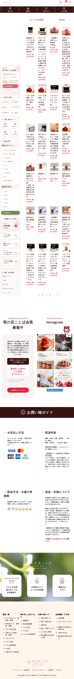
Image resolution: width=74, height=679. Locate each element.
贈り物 (4, 107)
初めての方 (5, 101)
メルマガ (58, 670)
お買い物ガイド (46, 11)
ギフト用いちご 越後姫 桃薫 (12, 619)
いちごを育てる (15, 107)
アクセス (26, 631)
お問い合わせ (62, 633)
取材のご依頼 (11, 284)
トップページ (17, 670)
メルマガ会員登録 (29, 634)
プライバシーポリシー (11, 292)
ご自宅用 (14, 101)
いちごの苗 (9, 642)
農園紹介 (28, 11)
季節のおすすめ (5, 113)
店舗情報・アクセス (11, 276)
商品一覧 (10, 11)
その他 (7, 648)
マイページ (60, 4)
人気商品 (14, 112)
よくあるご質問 (46, 632)
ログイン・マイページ (10, 90)
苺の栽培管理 (27, 624)
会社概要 (11, 280)
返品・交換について (47, 628)
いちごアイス (9, 638)
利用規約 (50, 670)
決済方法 (44, 625)
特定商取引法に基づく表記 (11, 288)
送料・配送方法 (46, 621)
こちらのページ (64, 447)
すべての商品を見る (10, 212)
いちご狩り (27, 627)
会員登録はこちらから (18, 390)
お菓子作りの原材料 (12, 652)
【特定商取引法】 (57, 539)
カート (65, 3)
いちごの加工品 (10, 629)
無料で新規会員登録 (10, 86)
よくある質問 (64, 11)
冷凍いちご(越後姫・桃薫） (11, 634)
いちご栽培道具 (10, 645)
